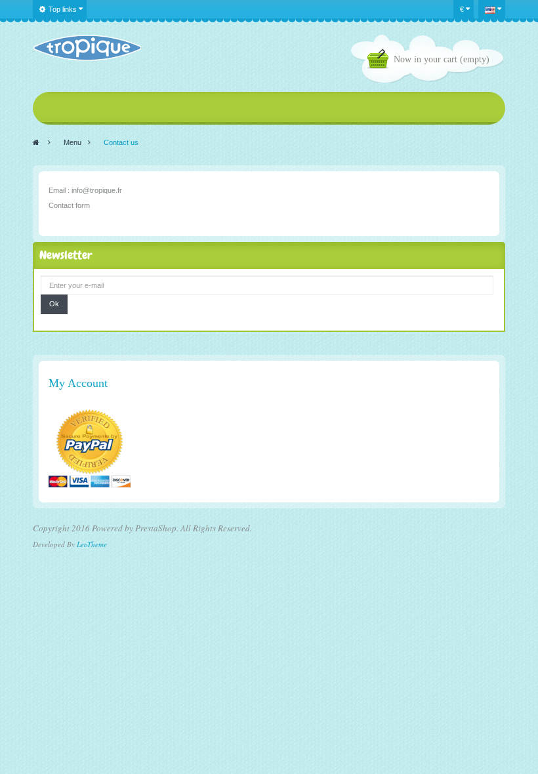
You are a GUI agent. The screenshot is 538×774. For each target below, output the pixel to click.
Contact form (69, 205)
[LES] (87, 48)
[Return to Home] (36, 142)
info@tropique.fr (97, 190)
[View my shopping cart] (380, 61)
